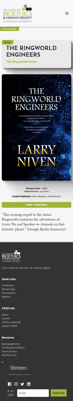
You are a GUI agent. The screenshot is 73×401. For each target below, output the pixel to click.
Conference (8, 285)
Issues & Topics (9, 351)
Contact (6, 318)
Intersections (8, 292)
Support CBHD (9, 325)
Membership (8, 289)
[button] (67, 13)
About (5, 314)
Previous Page (9, 28)
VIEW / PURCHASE (36, 204)
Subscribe (58, 393)
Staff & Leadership (11, 322)
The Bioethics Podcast (13, 347)
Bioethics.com (9, 355)
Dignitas (6, 296)
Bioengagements (11, 343)
